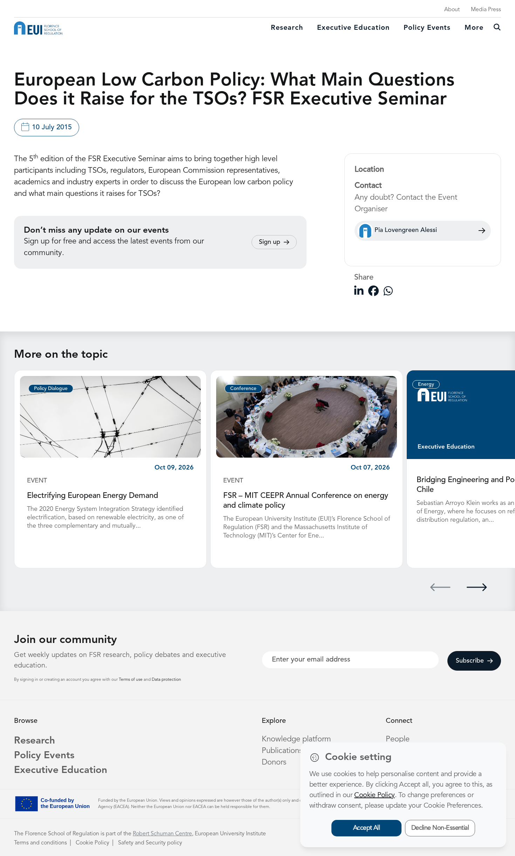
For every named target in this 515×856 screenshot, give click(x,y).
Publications (282, 751)
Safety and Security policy (150, 843)
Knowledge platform (296, 739)
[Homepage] (38, 28)
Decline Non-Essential (440, 828)
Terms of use (131, 680)
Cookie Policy (92, 843)
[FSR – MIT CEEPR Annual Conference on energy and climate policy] (306, 416)
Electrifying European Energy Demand (92, 496)
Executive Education (60, 770)
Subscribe (470, 661)
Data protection (166, 680)
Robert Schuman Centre (162, 834)
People (398, 739)
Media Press (486, 10)
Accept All (366, 828)
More (474, 28)
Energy (426, 384)
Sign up (269, 242)
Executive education (353, 28)
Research (287, 28)
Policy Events (427, 28)
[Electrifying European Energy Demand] (110, 416)
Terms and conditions (40, 843)
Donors (274, 762)
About (452, 10)
